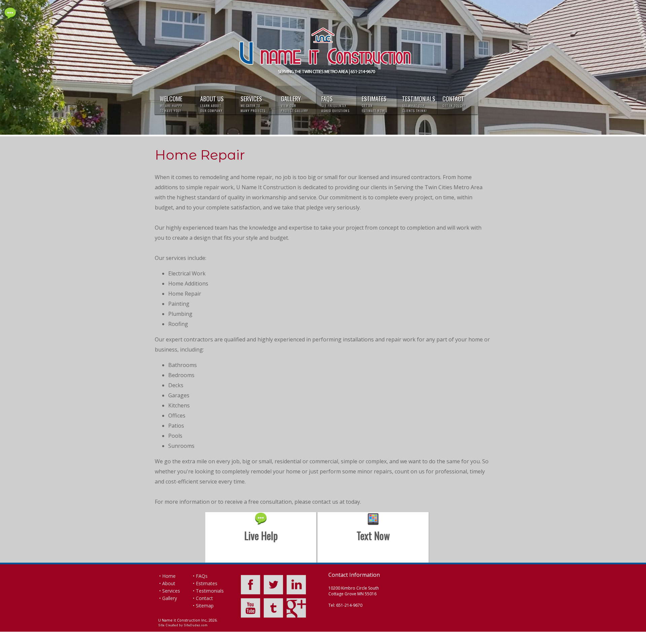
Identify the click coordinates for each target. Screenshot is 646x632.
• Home (167, 576)
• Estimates (205, 583)
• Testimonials (208, 591)
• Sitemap (203, 605)
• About (167, 583)
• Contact (203, 598)
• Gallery (168, 598)
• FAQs (200, 576)
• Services (169, 591)
